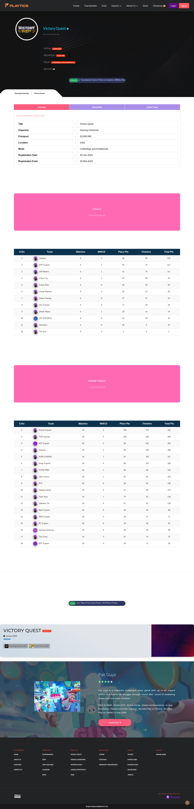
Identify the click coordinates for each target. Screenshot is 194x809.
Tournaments (90, 5)
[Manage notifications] (187, 802)
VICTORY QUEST (26, 630)
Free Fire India (41, 645)
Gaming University (22, 93)
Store (145, 5)
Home (76, 5)
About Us (131, 5)
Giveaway (158, 5)
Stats (104, 5)
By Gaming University (51, 34)
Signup (184, 5)
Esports (115, 5)
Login (173, 5)
